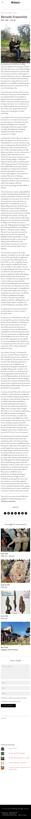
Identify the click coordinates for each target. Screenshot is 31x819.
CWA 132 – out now (7, 556)
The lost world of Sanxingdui (17, 753)
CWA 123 (4, 587)
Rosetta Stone (13, 748)
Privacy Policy (22, 815)
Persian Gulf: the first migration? (18, 762)
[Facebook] (5, 513)
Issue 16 (3, 12)
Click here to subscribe (8, 501)
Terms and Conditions (9, 813)
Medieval (15, 507)
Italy (14, 12)
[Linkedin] (15, 513)
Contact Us (4, 812)
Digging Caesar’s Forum (9, 650)
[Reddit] (22, 513)
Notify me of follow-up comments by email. (14, 698)
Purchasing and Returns (9, 815)
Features (9, 12)
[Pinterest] (12, 513)
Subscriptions (13, 812)
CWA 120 (4, 618)
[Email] (26, 513)
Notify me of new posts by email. (11, 701)
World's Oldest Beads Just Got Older (19, 758)
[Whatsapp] (19, 513)
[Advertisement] (13, 790)
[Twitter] (8, 513)
